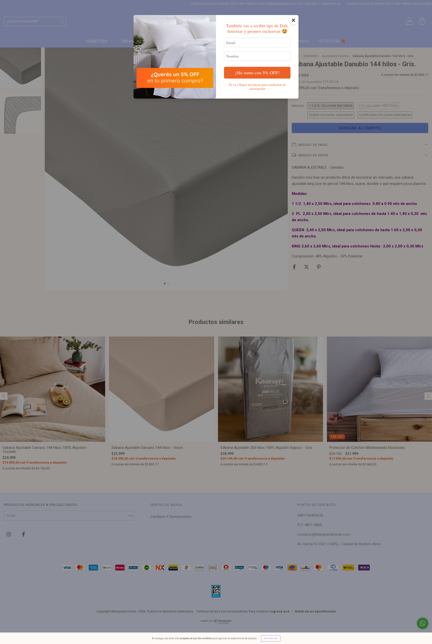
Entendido (271, 638)
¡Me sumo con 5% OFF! (257, 73)
